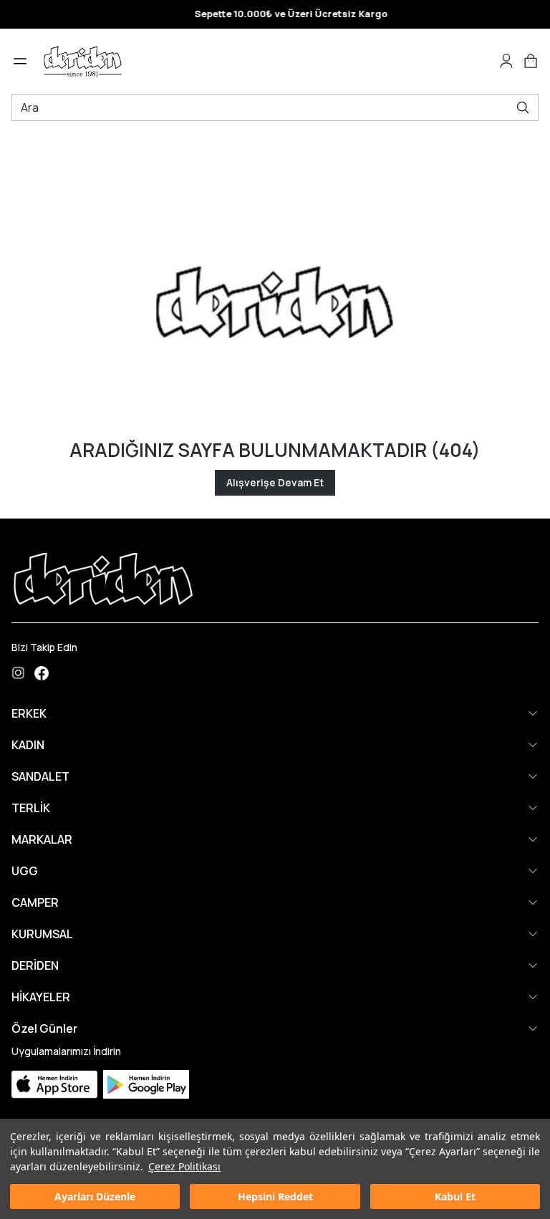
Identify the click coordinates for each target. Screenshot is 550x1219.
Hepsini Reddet (275, 1196)
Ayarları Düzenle (94, 1196)
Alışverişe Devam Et (275, 482)
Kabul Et (455, 1196)
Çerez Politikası (184, 1166)
